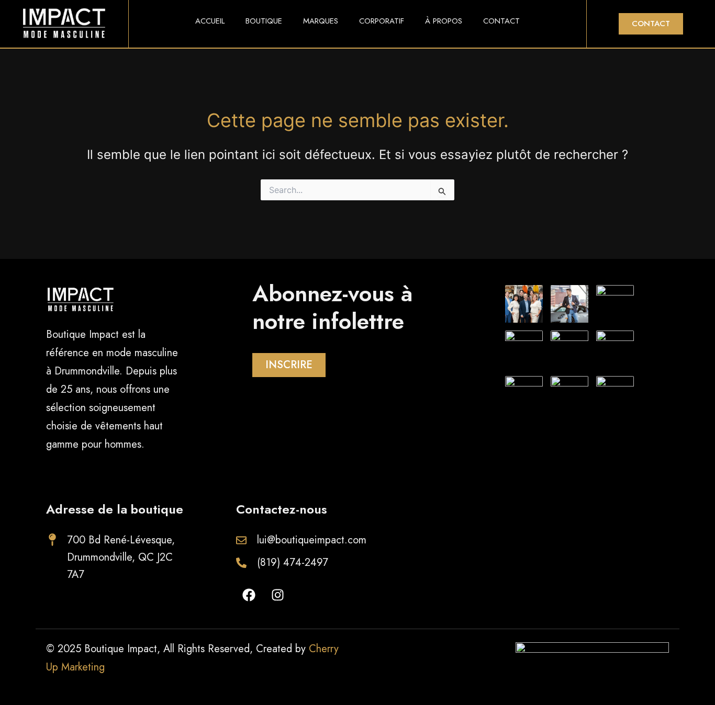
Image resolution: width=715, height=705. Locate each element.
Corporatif (381, 21)
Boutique (263, 21)
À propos (443, 21)
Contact (501, 21)
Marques (320, 21)
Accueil (210, 21)
